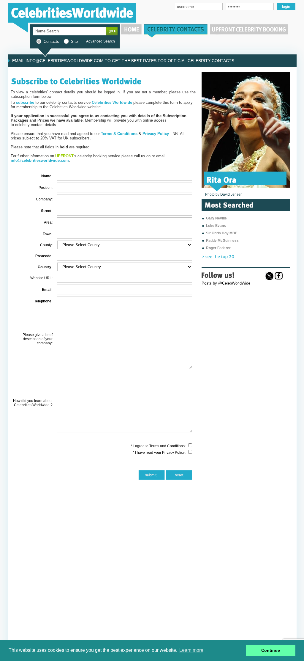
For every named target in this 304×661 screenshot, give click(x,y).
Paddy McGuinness (222, 240)
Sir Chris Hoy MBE (222, 233)
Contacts (51, 41)
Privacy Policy (173, 452)
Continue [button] (270, 650)
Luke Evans (216, 226)
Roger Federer (218, 248)
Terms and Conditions (167, 446)
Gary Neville (216, 218)
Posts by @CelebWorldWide (226, 283)
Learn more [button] (191, 650)
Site (74, 41)
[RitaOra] (222, 179)
